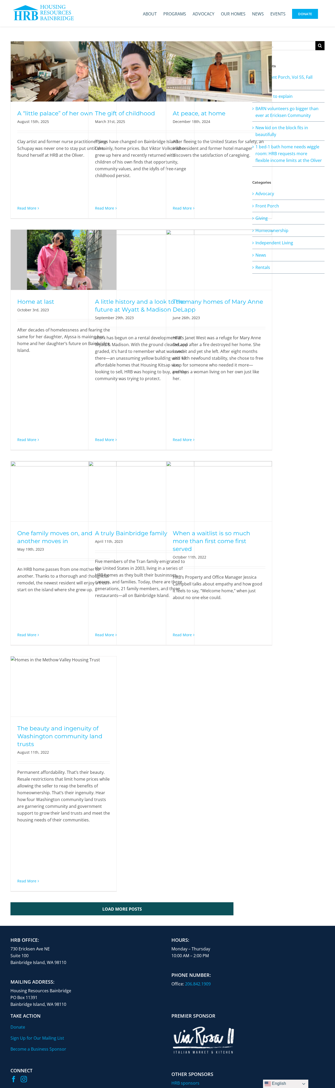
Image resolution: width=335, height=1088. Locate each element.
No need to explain (274, 96)
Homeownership (271, 230)
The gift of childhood (125, 113)
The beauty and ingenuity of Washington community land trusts (59, 736)
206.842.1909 (198, 984)
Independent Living (274, 243)
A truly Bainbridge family (131, 533)
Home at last (35, 301)
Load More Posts (122, 909)
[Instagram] (24, 1079)
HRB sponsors (185, 1083)
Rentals (262, 267)
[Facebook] (13, 1079)
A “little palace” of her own (55, 113)
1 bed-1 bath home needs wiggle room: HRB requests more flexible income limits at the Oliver (288, 153)
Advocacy (264, 193)
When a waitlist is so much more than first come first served (211, 541)
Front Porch (267, 206)
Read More (26, 208)
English (278, 1083)
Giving (261, 218)
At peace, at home (199, 113)
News (260, 255)
